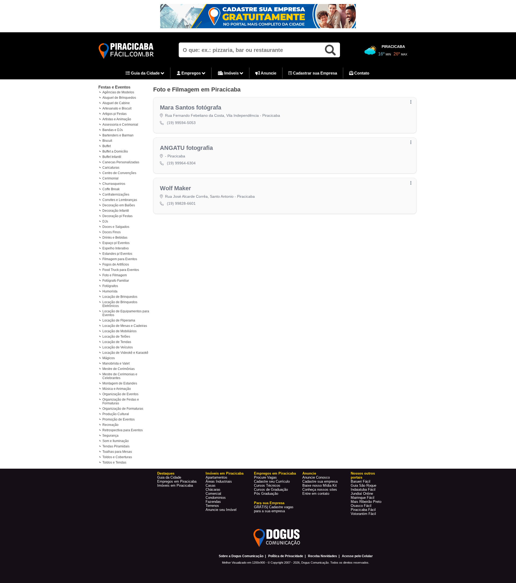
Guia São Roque (363, 485)
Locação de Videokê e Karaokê (125, 353)
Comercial (213, 494)
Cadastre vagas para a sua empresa (273, 509)
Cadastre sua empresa (320, 481)
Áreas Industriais (219, 481)
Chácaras (213, 489)
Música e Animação (116, 389)
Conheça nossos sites (319, 489)
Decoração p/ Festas (117, 216)
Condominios (216, 498)
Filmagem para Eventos (119, 259)
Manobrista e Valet (116, 363)
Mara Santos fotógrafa (190, 107)
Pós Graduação (266, 494)
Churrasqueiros (113, 184)
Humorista (109, 291)
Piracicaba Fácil (363, 510)
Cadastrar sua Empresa (314, 73)
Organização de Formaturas (122, 409)
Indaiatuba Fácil (363, 489)
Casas (211, 485)
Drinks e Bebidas (114, 237)
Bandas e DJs (112, 130)
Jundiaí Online (362, 494)
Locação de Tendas (116, 342)
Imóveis (231, 73)
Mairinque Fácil (362, 498)
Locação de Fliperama (118, 320)
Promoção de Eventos (118, 419)
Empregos (191, 73)
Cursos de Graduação (271, 489)
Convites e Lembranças (119, 200)
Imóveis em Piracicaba (175, 485)
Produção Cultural (115, 414)
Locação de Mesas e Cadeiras (124, 326)
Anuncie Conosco (316, 477)
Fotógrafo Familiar (115, 280)
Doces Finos (111, 232)
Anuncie (268, 73)
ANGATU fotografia (186, 147)
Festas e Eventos (114, 87)
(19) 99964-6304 (181, 163)
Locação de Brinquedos (119, 297)
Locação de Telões (116, 336)
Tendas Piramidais (116, 446)
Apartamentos (216, 477)
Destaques (165, 473)
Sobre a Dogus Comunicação (241, 556)
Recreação (110, 425)
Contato (361, 73)
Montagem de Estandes (119, 383)
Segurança (110, 435)
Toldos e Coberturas (117, 457)
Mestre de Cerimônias (118, 369)
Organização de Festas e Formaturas (120, 401)
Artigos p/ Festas (114, 114)
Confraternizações (115, 194)
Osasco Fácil (361, 506)
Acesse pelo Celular (357, 556)
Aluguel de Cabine (116, 103)
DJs (105, 221)
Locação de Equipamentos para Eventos (125, 313)
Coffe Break (111, 189)
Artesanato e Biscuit (116, 108)
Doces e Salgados (115, 227)
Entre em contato (315, 494)
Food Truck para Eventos (120, 270)
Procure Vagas (265, 477)
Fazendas (213, 502)
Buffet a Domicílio (115, 151)
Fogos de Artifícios (115, 264)
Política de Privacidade (285, 556)
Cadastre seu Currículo (272, 481)
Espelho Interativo (115, 248)
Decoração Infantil (115, 211)
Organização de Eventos (120, 394)
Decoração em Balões (118, 205)
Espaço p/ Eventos (116, 243)
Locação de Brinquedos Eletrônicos (119, 304)
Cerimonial (110, 178)
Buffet (106, 146)
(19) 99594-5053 (181, 123)
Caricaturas (110, 167)
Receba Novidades (322, 556)
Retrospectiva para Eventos (122, 430)
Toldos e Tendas (114, 462)
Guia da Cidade (145, 73)
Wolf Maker (175, 188)
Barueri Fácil (360, 481)
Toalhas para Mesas (117, 452)
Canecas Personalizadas (120, 162)
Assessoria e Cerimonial (120, 124)
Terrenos (212, 506)
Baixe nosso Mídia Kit (319, 485)
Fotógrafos (110, 286)
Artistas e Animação (116, 119)
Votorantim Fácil (363, 514)
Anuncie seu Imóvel (221, 510)
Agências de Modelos (118, 92)
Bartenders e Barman (118, 135)
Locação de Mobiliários (119, 331)
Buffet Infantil (111, 157)
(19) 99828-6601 (181, 203)
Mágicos (108, 358)
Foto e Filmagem (114, 275)
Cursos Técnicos (267, 485)
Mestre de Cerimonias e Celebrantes (119, 376)
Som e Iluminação (115, 441)
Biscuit (107, 141)
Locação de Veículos (117, 347)
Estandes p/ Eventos (117, 254)
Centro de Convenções (119, 173)
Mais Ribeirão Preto (366, 502)
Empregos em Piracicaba (176, 481)
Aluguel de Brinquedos (119, 98)
